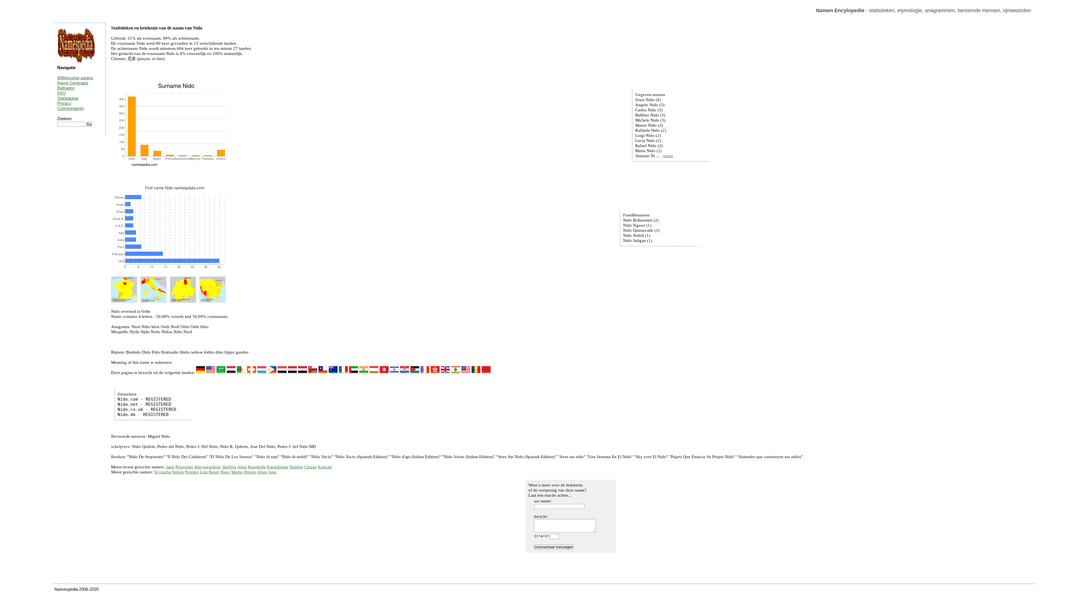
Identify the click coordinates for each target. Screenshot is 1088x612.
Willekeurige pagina (75, 77)
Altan (242, 467)
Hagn (225, 472)
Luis (204, 472)
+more (667, 156)
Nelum (178, 472)
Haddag (296, 467)
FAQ (61, 93)
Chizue (310, 467)
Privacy (64, 103)
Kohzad (325, 467)
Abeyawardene (207, 467)
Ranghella (257, 467)
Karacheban (277, 467)
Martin (237, 472)
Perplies (192, 472)
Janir (170, 467)
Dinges (250, 472)
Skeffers (229, 467)
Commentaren (70, 108)
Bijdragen (66, 88)
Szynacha (162, 472)
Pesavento (184, 467)
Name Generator (72, 82)
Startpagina (67, 98)
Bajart (214, 472)
